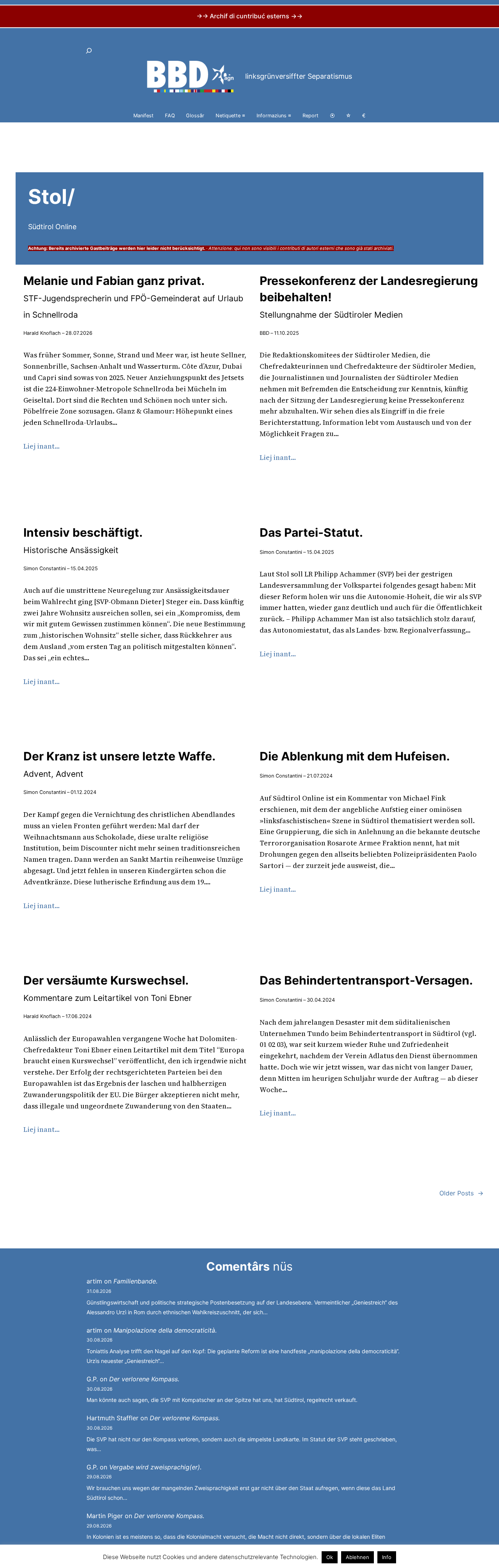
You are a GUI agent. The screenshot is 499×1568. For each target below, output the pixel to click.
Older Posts (461, 1193)
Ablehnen (357, 1557)
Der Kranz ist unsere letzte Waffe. (119, 764)
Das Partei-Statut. (311, 532)
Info (386, 1557)
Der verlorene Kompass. (144, 1379)
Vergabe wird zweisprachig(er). (155, 1467)
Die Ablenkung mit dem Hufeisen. (355, 756)
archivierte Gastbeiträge (91, 248)
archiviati (383, 248)
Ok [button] (329, 1557)
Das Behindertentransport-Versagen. (366, 980)
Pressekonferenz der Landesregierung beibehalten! (369, 297)
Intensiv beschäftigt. (83, 540)
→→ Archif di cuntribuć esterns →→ (249, 16)
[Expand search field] (89, 51)
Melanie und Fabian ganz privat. (133, 297)
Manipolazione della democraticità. (165, 1330)
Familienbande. (135, 1281)
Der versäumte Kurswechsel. (107, 988)
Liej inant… (41, 446)
